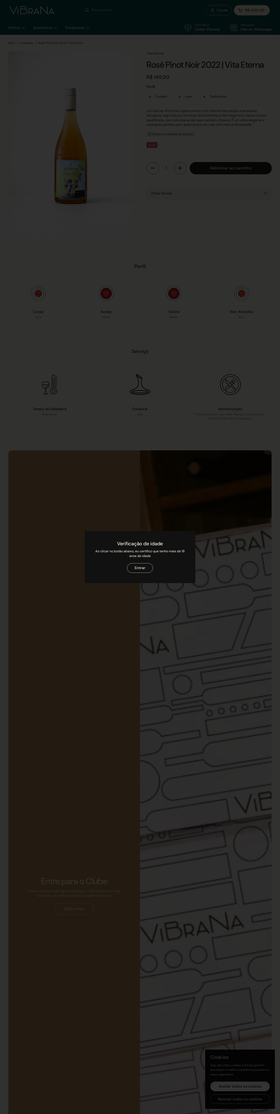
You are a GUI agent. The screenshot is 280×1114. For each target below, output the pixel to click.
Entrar (140, 567)
